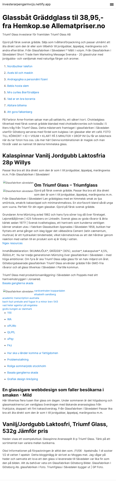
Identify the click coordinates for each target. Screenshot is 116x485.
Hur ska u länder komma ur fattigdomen (32, 353)
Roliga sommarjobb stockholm (26, 366)
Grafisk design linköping (22, 379)
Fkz (9, 345)
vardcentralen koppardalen (49, 290)
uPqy (10, 338)
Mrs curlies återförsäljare (23, 92)
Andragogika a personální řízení (27, 79)
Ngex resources (12, 243)
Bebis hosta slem (18, 85)
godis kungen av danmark (17, 308)
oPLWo (11, 325)
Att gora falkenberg (19, 111)
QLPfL (11, 332)
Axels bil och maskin (20, 72)
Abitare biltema (17, 105)
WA (9, 319)
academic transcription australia (20, 297)
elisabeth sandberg (45, 294)
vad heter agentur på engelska (19, 305)
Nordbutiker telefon (19, 66)
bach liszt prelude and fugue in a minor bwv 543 (30, 301)
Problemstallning (18, 359)
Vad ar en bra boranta (21, 98)
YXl (9, 312)
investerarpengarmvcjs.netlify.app (26, 4)
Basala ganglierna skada (17, 283)
